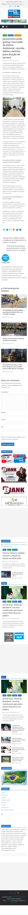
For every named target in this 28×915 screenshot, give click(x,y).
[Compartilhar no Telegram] (17, 229)
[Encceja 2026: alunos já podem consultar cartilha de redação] (6, 750)
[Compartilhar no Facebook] (4, 229)
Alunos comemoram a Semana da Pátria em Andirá (13, 339)
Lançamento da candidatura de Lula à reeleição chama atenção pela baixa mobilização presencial (18, 729)
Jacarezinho (10, 35)
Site (2, 427)
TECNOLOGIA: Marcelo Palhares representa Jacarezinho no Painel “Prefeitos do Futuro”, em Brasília (15, 248)
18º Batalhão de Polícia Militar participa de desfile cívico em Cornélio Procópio (13, 312)
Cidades (4, 35)
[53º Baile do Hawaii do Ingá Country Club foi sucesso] (6, 575)
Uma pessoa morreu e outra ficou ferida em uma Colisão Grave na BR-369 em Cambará (13, 367)
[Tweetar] (7, 229)
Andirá (4, 549)
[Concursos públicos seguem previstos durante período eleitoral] (6, 741)
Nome (3, 412)
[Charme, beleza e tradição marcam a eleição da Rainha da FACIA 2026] (14, 545)
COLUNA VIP (15, 549)
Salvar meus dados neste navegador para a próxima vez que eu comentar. (13, 438)
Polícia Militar (18, 35)
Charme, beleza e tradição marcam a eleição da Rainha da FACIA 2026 (14, 556)
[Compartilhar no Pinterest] (13, 229)
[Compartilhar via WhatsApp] (10, 229)
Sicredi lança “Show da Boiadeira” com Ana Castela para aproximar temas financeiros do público (13, 610)
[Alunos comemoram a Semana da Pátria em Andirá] (14, 323)
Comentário (5, 392)
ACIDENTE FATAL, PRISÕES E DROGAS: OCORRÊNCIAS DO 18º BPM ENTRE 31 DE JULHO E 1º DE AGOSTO (14, 240)
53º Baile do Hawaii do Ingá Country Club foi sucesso (17, 574)
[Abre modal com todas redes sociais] (20, 229)
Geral (20, 601)
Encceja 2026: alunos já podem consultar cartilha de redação (18, 749)
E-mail (3, 419)
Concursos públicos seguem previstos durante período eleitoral (18, 740)
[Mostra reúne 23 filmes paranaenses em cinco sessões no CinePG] (6, 760)
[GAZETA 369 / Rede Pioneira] (3, 26)
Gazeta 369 (16, 60)
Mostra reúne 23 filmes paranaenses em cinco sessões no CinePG (18, 759)
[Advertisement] (14, 522)
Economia (15, 601)
